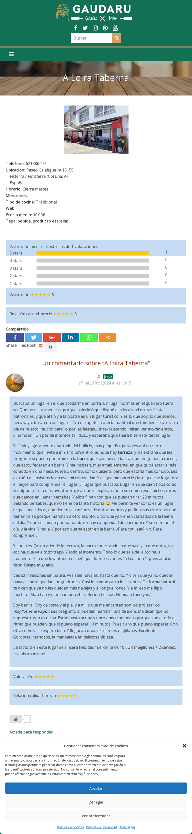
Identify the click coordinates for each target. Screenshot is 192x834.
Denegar (96, 802)
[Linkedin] (70, 337)
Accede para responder (31, 732)
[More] (107, 337)
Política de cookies (70, 827)
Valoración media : (28, 246)
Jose (108, 376)
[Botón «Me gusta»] (16, 719)
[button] (184, 745)
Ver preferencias (96, 815)
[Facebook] (15, 337)
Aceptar (96, 788)
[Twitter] (33, 337)
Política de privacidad (101, 827)
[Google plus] (52, 337)
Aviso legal (127, 827)
